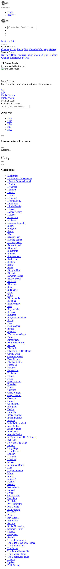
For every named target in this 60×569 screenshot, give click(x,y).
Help (13, 55)
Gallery (52, 49)
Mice (9, 467)
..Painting (12, 198)
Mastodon (12, 456)
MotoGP (11, 479)
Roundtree (12, 520)
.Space (10, 328)
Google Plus (13, 403)
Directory (5, 55)
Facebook (12, 365)
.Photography (13, 303)
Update (10, 562)
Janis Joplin (13, 426)
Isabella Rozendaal (16, 423)
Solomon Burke (15, 529)
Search (25, 57)
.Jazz (9, 287)
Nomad (11, 490)
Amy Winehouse (15, 342)
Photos (20, 49)
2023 (9, 127)
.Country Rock (14, 242)
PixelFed (11, 512)
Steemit (11, 537)
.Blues (10, 231)
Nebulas (11, 484)
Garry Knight (13, 392)
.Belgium (11, 228)
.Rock (10, 320)
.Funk (10, 267)
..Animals (12, 187)
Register (11, 15)
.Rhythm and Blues (16, 317)
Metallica (11, 459)
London (11, 454)
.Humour (11, 284)
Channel (5, 49)
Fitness (10, 376)
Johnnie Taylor (14, 434)
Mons (10, 473)
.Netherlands (13, 298)
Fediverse (12, 373)
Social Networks (15, 526)
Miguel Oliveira (15, 470)
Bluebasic (12, 348)
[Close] (5, 44)
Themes (11, 559)
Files (26, 49)
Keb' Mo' (11, 440)
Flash (10, 378)
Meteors (11, 462)
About (13, 49)
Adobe (10, 337)
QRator (44, 55)
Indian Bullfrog (14, 417)
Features (11, 367)
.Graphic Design (15, 276)
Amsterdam (13, 339)
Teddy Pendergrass (16, 540)
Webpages (43, 49)
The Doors (12, 548)
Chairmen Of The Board (19, 351)
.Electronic (12, 251)
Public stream (7, 98)
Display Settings (15, 362)
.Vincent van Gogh (16, 334)
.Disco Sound (14, 245)
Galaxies (11, 390)
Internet (11, 420)
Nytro (10, 492)
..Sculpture (12, 203)
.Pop (9, 306)
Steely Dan (12, 534)
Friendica (11, 384)
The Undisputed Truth (18, 556)
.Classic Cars (13, 237)
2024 (9, 124)
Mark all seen (7, 100)
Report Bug (15, 57)
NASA (10, 481)
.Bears (10, 225)
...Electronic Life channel (19, 178)
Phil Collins (13, 506)
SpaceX (11, 531)
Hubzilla (11, 412)
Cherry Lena (13, 353)
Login (10, 12)
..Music (11, 192)
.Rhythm (11, 314)
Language (21, 55)
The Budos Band (15, 545)
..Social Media (14, 206)
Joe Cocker (12, 431)
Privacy (11, 515)
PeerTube (12, 501)
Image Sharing (14, 415)
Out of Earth (13, 495)
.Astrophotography (16, 223)
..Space (10, 209)
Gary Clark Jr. (14, 395)
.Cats (9, 234)
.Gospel (11, 273)
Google (11, 401)
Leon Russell (13, 451)
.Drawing (12, 248)
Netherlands (13, 487)
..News (10, 195)
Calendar (33, 49)
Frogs (10, 387)
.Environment (14, 256)
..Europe (11, 189)
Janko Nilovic (14, 428)
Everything (12, 175)
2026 (9, 118)
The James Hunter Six (18, 551)
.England (11, 253)
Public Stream (33, 55)
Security (11, 523)
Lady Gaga (12, 448)
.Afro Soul (12, 217)
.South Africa (13, 326)
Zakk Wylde (13, 565)
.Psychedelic (13, 309)
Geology (11, 398)
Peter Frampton (14, 504)
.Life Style (12, 289)
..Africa (11, 184)
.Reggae (11, 312)
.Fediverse (12, 259)
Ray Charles (13, 517)
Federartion (12, 370)
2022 (9, 129)
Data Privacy (13, 359)
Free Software (14, 381)
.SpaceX (11, 331)
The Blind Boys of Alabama (21, 543)
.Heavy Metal (14, 278)
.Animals (11, 220)
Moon (10, 476)
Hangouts (12, 406)
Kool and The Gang (17, 442)
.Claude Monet (14, 239)
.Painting (11, 301)
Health (10, 409)
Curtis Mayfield (15, 356)
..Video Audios (14, 212)
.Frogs (10, 264)
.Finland (11, 262)
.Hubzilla (11, 281)
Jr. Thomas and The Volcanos (21, 437)
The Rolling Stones (16, 554)
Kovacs (11, 445)
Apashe (11, 345)
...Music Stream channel (19, 181)
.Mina (10, 295)
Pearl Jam (12, 498)
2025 (9, 121)
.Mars (10, 292)
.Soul (9, 323)
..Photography (14, 200)
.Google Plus (13, 270)
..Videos (11, 214)
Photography (13, 509)
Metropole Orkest (15, 465)
